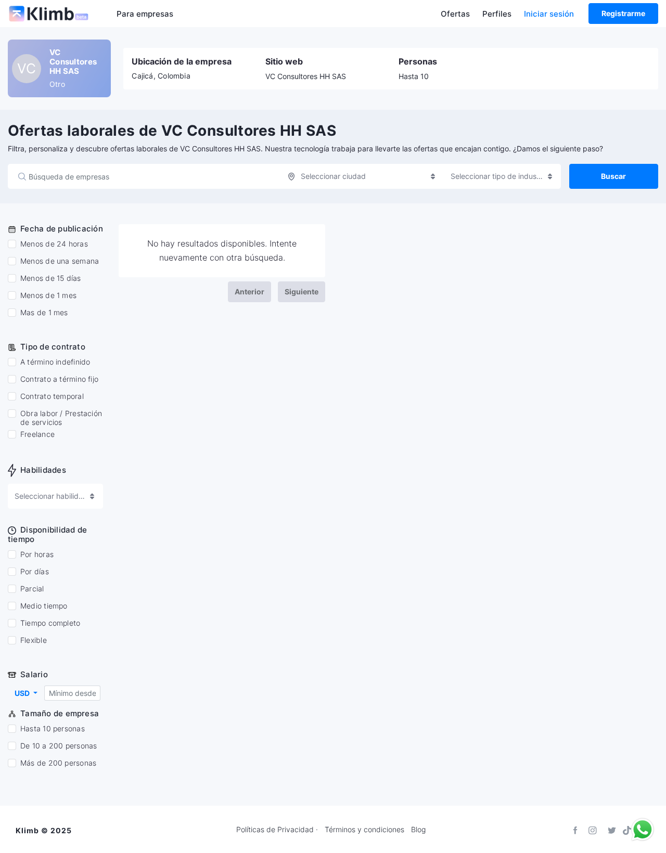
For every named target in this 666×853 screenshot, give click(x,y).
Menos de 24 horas (54, 244)
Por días (34, 571)
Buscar (613, 176)
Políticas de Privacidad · (277, 829)
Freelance (37, 434)
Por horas (37, 554)
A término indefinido (55, 362)
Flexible (33, 640)
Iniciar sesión (549, 14)
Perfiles (496, 14)
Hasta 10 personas (52, 729)
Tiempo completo (50, 623)
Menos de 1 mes (48, 295)
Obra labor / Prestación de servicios (61, 417)
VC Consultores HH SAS (305, 76)
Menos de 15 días (50, 278)
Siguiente (301, 291)
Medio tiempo (44, 606)
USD (23, 693)
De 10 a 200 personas (58, 746)
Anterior (249, 291)
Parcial (32, 589)
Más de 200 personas (58, 763)
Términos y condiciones (364, 829)
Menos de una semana (59, 261)
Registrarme (623, 13)
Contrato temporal (52, 396)
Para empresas (145, 14)
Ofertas (455, 14)
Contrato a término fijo (59, 379)
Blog (418, 829)
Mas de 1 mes (44, 312)
